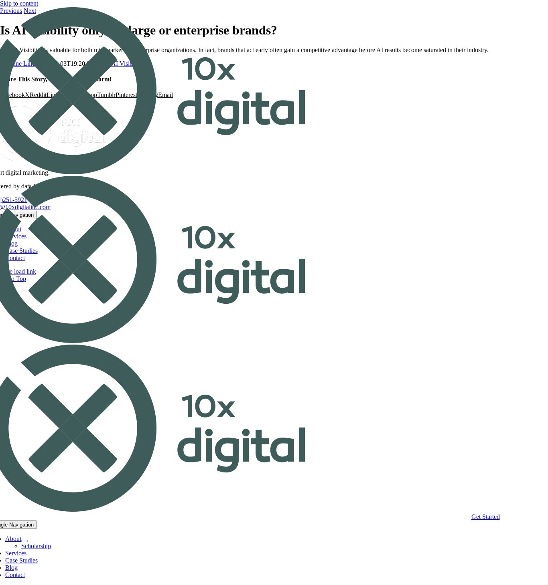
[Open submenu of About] (24, 541)
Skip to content (19, 3)
